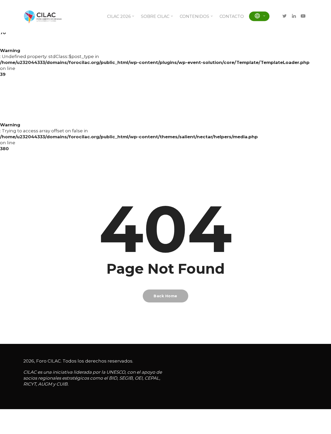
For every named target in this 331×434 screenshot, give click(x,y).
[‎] (259, 16)
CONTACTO (232, 16)
